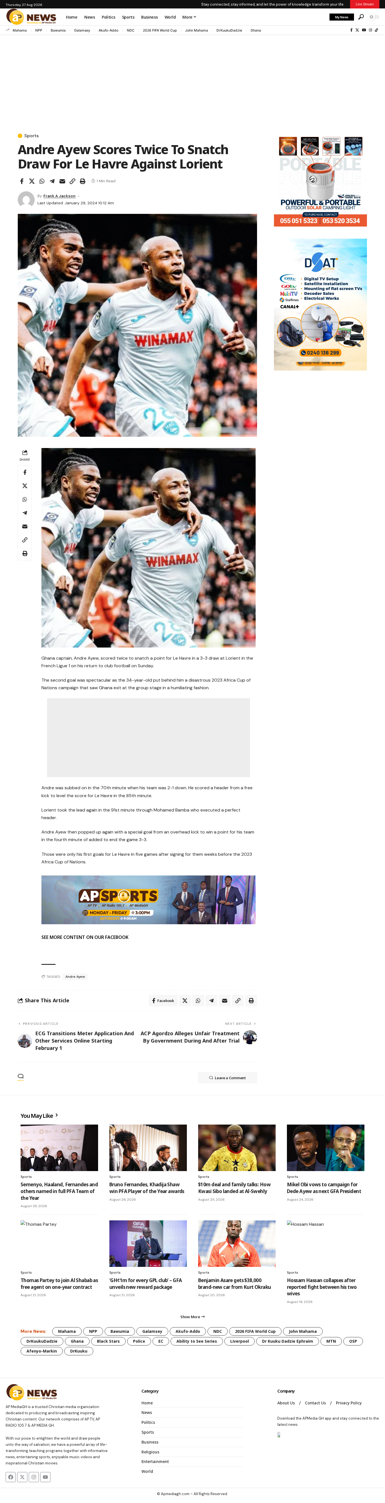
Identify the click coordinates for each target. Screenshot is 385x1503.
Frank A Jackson (59, 195)
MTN (331, 1341)
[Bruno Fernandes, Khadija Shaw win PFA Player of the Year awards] (148, 1148)
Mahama (20, 30)
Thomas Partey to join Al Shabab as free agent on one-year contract (59, 1283)
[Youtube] (45, 1477)
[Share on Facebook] (22, 181)
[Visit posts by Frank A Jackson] (26, 199)
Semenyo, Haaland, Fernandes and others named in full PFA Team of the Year (59, 1191)
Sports (31, 136)
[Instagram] (370, 30)
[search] (361, 17)
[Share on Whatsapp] (42, 181)
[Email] (62, 181)
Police (139, 1341)
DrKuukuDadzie (229, 30)
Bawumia (58, 30)
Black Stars (108, 1341)
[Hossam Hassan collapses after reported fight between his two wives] (325, 1243)
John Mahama (196, 30)
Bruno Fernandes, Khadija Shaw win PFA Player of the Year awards (146, 1187)
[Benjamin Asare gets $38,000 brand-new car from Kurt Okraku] (237, 1243)
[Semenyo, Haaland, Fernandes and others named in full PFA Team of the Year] (59, 1148)
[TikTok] (376, 30)
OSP (353, 1341)
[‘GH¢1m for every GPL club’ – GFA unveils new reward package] (148, 1243)
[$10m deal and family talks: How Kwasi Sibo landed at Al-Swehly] (237, 1148)
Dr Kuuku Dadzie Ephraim (287, 1341)
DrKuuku (78, 1351)
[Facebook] (351, 30)
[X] (357, 30)
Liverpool (239, 1341)
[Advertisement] (192, 78)
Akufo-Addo (108, 30)
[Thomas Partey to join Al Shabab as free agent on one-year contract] (59, 1243)
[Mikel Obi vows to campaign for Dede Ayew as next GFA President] (325, 1148)
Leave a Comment (230, 1077)
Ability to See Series (196, 1341)
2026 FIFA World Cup (160, 30)
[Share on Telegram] (52, 181)
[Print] (83, 181)
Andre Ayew (75, 976)
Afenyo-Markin (41, 1351)
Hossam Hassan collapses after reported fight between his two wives (322, 1287)
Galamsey (82, 30)
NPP (38, 30)
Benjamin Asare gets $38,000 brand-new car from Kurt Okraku (234, 1283)
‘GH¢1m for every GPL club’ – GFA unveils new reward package (145, 1283)
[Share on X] (32, 181)
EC (160, 1341)
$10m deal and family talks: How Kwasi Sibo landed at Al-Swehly (234, 1187)
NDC (130, 30)
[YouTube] (364, 30)
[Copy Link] (72, 181)
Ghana (256, 30)
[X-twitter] (22, 1477)
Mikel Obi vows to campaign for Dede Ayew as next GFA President (324, 1187)
